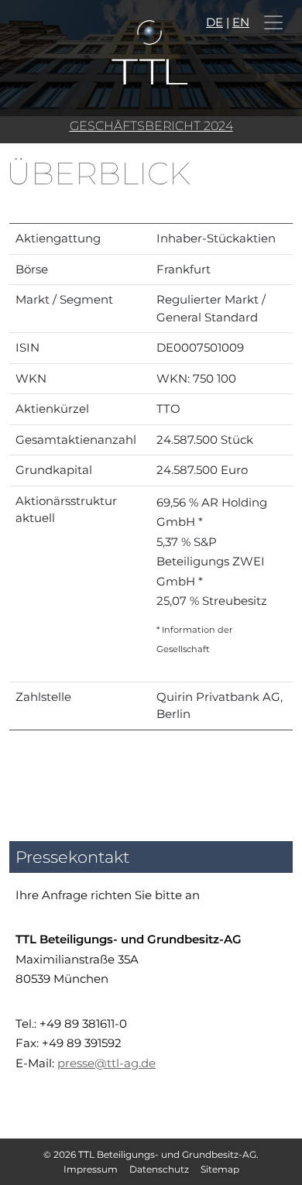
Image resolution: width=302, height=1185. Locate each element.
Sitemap (220, 1169)
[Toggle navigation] (273, 22)
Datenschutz (159, 1169)
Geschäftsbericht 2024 (151, 125)
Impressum (90, 1169)
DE (214, 22)
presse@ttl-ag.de (106, 1063)
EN (240, 22)
